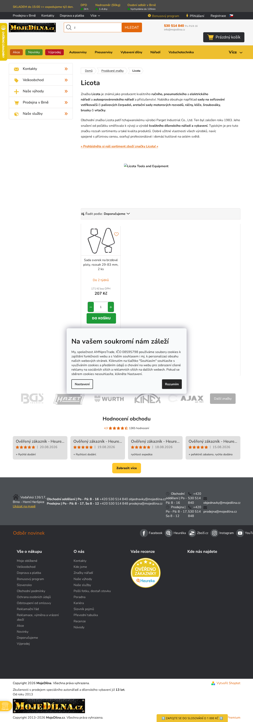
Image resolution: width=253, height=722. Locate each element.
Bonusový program (165, 16)
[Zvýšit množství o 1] (111, 307)
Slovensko (24, 585)
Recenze (80, 621)
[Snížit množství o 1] (91, 307)
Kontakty (47, 15)
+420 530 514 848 (114, 503)
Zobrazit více (126, 468)
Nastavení (82, 384)
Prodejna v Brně (24, 15)
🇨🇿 (231, 16)
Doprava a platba (72, 15)
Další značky (223, 398)
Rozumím (172, 384)
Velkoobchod (26, 567)
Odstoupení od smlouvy (34, 603)
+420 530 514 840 (114, 499)
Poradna (79, 597)
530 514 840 (181, 26)
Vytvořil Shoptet (228, 683)
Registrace (218, 16)
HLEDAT (132, 27)
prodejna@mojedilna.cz (145, 503)
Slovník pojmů (84, 609)
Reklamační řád (28, 609)
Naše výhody (83, 579)
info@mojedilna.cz (174, 29)
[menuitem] (16, 52)
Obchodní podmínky (31, 591)
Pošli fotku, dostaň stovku (92, 591)
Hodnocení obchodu (127, 418)
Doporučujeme (27, 638)
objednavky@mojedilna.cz (147, 499)
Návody (79, 627)
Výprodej (23, 644)
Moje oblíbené (27, 561)
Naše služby (82, 585)
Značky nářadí (83, 573)
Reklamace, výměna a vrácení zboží (38, 617)
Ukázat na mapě (24, 506)
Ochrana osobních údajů (34, 597)
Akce (20, 625)
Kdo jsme (80, 567)
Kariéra (79, 603)
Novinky (22, 631)
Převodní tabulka (86, 615)
